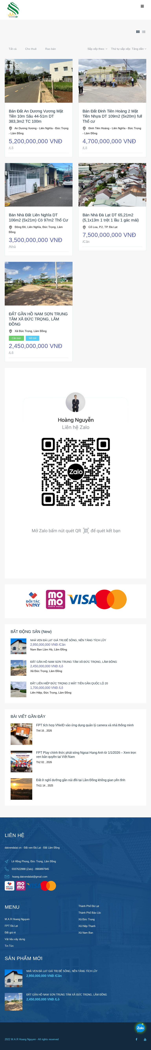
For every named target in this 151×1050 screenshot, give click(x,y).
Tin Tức (9, 945)
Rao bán (50, 48)
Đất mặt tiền (38, 28)
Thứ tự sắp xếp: (127, 48)
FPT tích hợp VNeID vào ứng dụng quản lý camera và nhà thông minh (85, 725)
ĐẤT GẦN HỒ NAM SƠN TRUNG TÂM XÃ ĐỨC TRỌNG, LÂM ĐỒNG (38, 319)
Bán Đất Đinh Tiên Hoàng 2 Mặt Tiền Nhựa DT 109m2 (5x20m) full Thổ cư (112, 116)
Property (22, 28)
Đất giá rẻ (10, 932)
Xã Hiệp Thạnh (86, 926)
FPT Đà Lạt (11, 925)
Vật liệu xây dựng (15, 939)
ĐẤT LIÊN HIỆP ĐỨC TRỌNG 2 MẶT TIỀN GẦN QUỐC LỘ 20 (69, 683)
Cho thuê (31, 48)
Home (8, 28)
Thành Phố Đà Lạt (88, 906)
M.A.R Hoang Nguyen (17, 919)
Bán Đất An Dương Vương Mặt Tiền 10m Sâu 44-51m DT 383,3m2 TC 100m (36, 116)
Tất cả (13, 48)
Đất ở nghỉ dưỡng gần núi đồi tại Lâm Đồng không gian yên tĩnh (80, 780)
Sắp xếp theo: (96, 48)
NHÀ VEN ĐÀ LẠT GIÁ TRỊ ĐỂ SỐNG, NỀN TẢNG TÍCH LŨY (68, 640)
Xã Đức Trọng (86, 919)
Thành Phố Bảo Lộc (89, 912)
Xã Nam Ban (85, 932)
